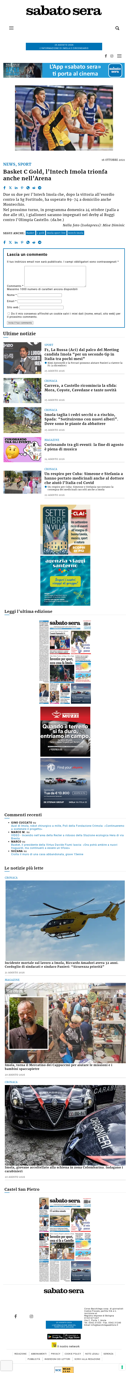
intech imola (75, 233)
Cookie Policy (73, 1354)
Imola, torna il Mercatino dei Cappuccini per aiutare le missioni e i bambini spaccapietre (58, 1067)
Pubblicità (34, 1359)
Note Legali (92, 1354)
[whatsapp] (28, 187)
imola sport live (56, 233)
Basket (30, 233)
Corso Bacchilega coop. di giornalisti (103, 1309)
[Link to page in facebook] (15, 1316)
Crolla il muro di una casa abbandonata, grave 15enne (47, 854)
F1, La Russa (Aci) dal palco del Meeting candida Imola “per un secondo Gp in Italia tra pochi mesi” (81, 354)
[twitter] (10, 187)
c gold (40, 233)
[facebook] (4, 187)
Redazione (20, 1354)
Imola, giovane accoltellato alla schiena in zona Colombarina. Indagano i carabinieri (64, 1169)
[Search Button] (112, 26)
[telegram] (39, 187)
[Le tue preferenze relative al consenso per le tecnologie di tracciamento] (122, 1367)
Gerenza (109, 1354)
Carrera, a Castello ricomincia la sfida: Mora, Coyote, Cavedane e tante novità (80, 387)
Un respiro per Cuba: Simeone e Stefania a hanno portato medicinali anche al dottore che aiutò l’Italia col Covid (84, 478)
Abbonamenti (39, 1354)
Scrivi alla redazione (87, 1359)
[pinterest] (22, 187)
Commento (15, 286)
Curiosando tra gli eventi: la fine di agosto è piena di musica (84, 447)
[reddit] (33, 187)
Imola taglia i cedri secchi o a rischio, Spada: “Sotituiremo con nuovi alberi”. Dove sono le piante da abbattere (81, 419)
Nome (12, 295)
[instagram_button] (112, 56)
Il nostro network (68, 1346)
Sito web (12, 307)
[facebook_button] (106, 56)
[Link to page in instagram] (31, 1316)
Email (12, 301)
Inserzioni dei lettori (57, 1359)
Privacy (56, 1354)
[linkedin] (16, 187)
